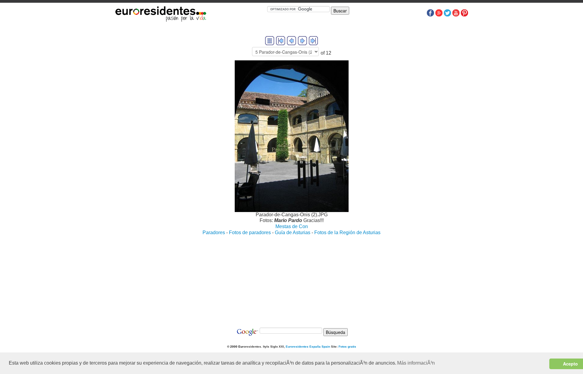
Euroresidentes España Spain (308, 346)
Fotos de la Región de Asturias (347, 232)
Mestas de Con (291, 226)
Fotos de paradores (250, 232)
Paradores (214, 232)
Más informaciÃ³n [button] (416, 363)
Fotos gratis (347, 346)
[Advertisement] (291, 278)
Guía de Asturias (292, 232)
